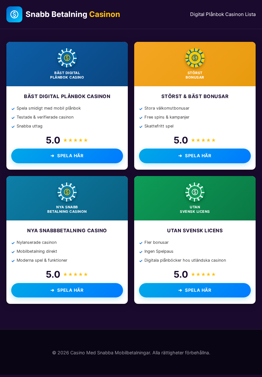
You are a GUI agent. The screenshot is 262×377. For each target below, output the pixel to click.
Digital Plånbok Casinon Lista (223, 14)
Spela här (70, 155)
